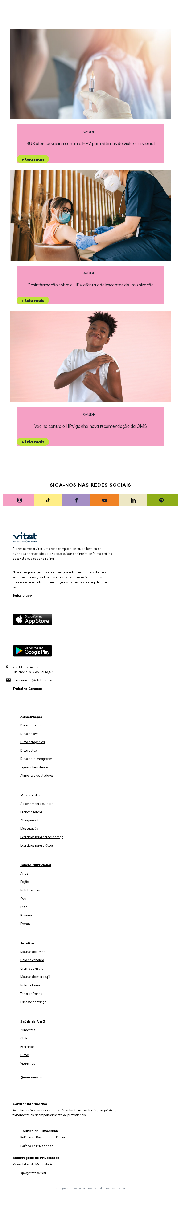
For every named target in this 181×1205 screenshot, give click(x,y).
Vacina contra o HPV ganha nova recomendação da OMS (90, 426)
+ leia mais (32, 159)
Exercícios (27, 1047)
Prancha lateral (31, 812)
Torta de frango (31, 993)
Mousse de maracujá (35, 977)
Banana (26, 915)
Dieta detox (28, 750)
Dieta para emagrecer (36, 759)
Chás (24, 1038)
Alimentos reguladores (36, 775)
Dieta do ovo (29, 734)
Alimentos (27, 1030)
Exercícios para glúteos (36, 845)
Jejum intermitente (34, 767)
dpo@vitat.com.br (33, 1173)
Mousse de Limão (32, 952)
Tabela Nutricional (35, 865)
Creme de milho (31, 968)
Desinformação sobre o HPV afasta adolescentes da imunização (90, 285)
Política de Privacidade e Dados (43, 1137)
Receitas (27, 943)
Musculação (29, 828)
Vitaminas (27, 1063)
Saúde (89, 131)
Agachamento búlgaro (36, 803)
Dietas (24, 1055)
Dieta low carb (31, 725)
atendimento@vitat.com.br (32, 680)
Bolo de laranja (31, 985)
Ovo (23, 898)
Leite (23, 907)
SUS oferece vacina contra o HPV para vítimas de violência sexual (90, 143)
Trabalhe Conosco (28, 688)
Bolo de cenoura (32, 960)
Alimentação (31, 717)
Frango (25, 923)
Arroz (24, 873)
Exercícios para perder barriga (41, 837)
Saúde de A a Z (32, 1021)
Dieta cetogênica (32, 742)
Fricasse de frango (33, 1002)
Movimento (30, 795)
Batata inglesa (30, 890)
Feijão (24, 882)
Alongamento (30, 820)
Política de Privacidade (36, 1146)
